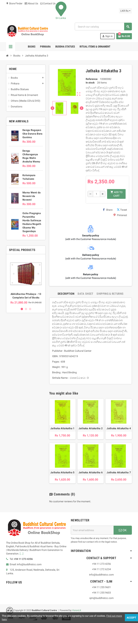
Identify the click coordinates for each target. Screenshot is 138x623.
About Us (32, 3)
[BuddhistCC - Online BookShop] (27, 30)
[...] (21, 553)
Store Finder (14, 3)
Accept (131, 617)
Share (109, 209)
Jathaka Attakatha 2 (91, 428)
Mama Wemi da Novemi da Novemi (31, 196)
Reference (92, 79)
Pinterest (122, 215)
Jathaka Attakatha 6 (91, 472)
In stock (90, 82)
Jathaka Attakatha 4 (119, 428)
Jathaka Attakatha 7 (119, 472)
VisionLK (76, 610)
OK (124, 530)
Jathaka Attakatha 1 (62, 428)
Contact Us (49, 3)
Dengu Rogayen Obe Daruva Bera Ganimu (32, 134)
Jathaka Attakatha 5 (62, 472)
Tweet (123, 209)
